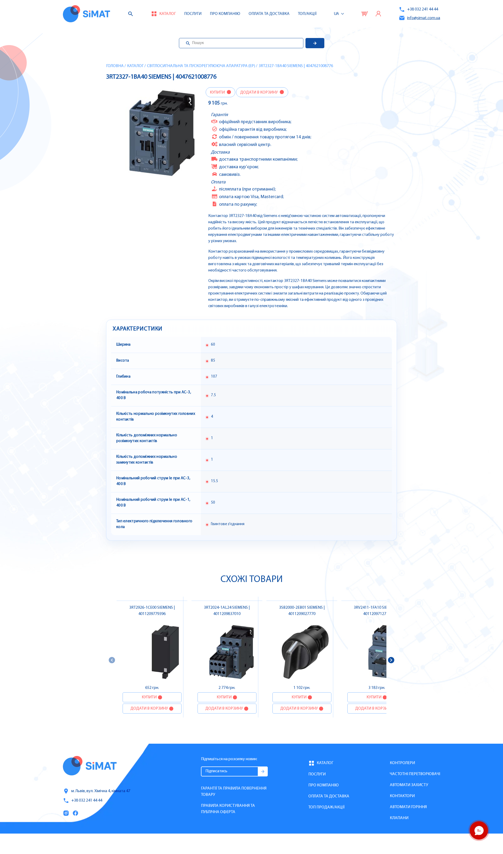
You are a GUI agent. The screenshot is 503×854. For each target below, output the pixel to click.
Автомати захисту (409, 785)
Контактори (402, 796)
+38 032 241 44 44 (422, 9)
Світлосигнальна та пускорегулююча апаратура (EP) (201, 66)
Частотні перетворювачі (415, 774)
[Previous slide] (112, 660)
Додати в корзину (259, 92)
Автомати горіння (408, 807)
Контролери (402, 763)
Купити (218, 92)
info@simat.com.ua (423, 18)
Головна (115, 66)
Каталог (135, 66)
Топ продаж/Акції (326, 807)
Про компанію (323, 785)
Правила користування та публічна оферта (228, 809)
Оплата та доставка (269, 14)
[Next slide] (391, 660)
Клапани (399, 818)
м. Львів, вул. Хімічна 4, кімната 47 (100, 791)
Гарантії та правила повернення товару (233, 791)
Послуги (192, 14)
